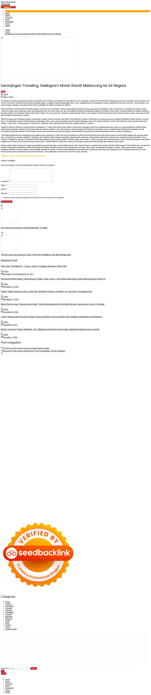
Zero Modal (15, 635)
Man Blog (18, 654)
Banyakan (77, 662)
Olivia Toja (97, 637)
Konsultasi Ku (21, 664)
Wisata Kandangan (35, 656)
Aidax (97, 639)
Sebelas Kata (20, 658)
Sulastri (25, 641)
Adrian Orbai (67, 643)
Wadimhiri (63, 635)
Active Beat (54, 650)
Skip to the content (8, 2)
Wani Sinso (40, 639)
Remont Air (146, 650)
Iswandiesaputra (69, 654)
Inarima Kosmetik (59, 648)
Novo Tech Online (53, 641)
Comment (5, 181)
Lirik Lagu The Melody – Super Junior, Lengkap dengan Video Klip (34, 266)
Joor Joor (105, 646)
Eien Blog (82, 641)
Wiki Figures (120, 633)
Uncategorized (11, 629)
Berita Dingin (42, 664)
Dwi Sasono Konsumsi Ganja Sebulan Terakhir (24, 227)
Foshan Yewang (143, 633)
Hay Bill (138, 650)
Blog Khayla (23, 656)
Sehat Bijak (99, 658)
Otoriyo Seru (129, 648)
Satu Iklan (11, 658)
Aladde (47, 639)
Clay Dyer (123, 650)
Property (8, 614)
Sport (7, 20)
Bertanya (107, 658)
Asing (23, 660)
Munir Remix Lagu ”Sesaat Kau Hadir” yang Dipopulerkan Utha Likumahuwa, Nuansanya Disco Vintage (52, 304)
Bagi (31, 660)
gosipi (6, 156)
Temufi (138, 643)
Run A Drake (97, 650)
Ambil (146, 658)
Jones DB (85, 652)
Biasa (81, 660)
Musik (7, 26)
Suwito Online (32, 654)
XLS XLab (34, 650)
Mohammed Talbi (94, 646)
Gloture (40, 643)
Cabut (97, 660)
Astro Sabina (139, 635)
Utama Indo (84, 639)
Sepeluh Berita (83, 664)
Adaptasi (125, 658)
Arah (27, 660)
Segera (120, 662)
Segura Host (112, 643)
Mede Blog (39, 646)
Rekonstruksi (115, 641)
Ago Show (124, 641)
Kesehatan (9, 22)
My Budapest (87, 650)
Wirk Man (10, 654)
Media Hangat (117, 664)
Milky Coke (138, 648)
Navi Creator (42, 654)
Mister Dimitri (104, 641)
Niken (24, 654)
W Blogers (50, 637)
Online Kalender (7, 648)
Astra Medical (101, 648)
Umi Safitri (74, 658)
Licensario (70, 648)
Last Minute (47, 648)
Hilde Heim (54, 635)
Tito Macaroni (62, 652)
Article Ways (133, 646)
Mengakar (131, 660)
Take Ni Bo (24, 635)
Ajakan (119, 660)
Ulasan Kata (45, 662)
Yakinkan (114, 662)
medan (12, 156)
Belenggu (74, 660)
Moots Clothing (141, 639)
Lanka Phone (57, 633)
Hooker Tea (131, 643)
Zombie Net (41, 641)
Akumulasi (5, 660)
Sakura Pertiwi (54, 658)
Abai (135, 658)
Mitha (137, 637)
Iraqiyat (67, 646)
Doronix (65, 633)
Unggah (24, 662)
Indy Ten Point (80, 648)
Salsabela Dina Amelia (61, 656)
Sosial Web (136, 656)
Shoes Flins (82, 646)
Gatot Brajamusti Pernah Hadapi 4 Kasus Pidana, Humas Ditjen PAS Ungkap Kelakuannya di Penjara (51, 316)
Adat (131, 658)
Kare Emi (12, 646)
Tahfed (3, 654)
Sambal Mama (73, 639)
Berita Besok (127, 656)
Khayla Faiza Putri (83, 654)
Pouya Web (30, 646)
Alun (138, 658)
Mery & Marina (72, 641)
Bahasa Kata (128, 664)
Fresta (24, 639)
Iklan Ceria (41, 637)
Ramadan (8, 617)
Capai (18, 662)
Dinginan (69, 662)
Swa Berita (88, 637)
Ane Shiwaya (21, 646)
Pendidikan (9, 612)
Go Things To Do (50, 652)
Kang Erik (138, 652)
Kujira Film (146, 643)
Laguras (21, 643)
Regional (8, 619)
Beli (50, 660)
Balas (41, 660)
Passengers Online (82, 635)
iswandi (60, 654)
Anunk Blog (11, 633)
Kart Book (33, 643)
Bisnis (7, 15)
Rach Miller (13, 643)
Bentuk (86, 660)
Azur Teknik (20, 633)
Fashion (8, 604)
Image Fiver (41, 633)
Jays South (17, 639)
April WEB (31, 639)
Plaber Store (6, 635)
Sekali (126, 662)
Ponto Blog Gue (115, 646)
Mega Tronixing (101, 643)
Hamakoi (119, 639)
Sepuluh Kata (32, 664)
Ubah (29, 662)
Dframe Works (44, 635)
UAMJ (27, 650)
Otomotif (8, 610)
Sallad (88, 641)
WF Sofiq (94, 641)
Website (4, 193)
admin (6, 94)
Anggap (144, 660)
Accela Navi (33, 635)
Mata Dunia (116, 652)
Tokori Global (64, 650)
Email (3, 189)
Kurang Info (75, 656)
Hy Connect (104, 639)
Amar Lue (4, 646)
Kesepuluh (141, 662)
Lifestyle (8, 17)
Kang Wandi (135, 654)
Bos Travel (107, 652)
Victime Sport (112, 648)
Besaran (84, 662)
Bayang (46, 660)
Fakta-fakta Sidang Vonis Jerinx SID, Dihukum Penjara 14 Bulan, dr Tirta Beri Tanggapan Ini (46, 291)
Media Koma (117, 656)
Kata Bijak (130, 637)
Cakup (108, 660)
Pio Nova (73, 646)
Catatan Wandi (125, 654)
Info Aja (92, 658)
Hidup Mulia (133, 641)
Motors (4, 633)
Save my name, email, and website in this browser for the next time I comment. (34, 198)
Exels (27, 643)
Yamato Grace (59, 637)
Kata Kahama (25, 637)
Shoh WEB (32, 641)
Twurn (8, 637)
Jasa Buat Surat (129, 639)
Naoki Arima (5, 652)
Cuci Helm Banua (103, 654)
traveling (42, 156)
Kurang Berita (85, 656)
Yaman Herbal (44, 650)
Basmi (35, 660)
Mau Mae (146, 652)
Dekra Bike (143, 646)
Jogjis (10, 639)
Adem (124, 660)
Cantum (103, 660)
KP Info (92, 639)
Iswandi (94, 654)
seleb (27, 156)
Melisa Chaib (106, 637)
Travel (7, 24)
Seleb (3, 92)
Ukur (39, 662)
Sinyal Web (107, 656)
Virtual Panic (6, 641)
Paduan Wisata (42, 658)
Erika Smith (77, 643)
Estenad (112, 639)
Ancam (11, 660)
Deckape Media (75, 650)
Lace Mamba (83, 633)
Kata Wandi (115, 654)
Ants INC (70, 635)
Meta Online (121, 637)
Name (4, 185)
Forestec (131, 650)
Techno (8, 625)
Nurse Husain (16, 641)
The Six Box (90, 648)
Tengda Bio (122, 643)
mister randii (20, 156)
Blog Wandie (48, 656)
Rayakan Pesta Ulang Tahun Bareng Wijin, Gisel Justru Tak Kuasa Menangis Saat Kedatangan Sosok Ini (53, 278)
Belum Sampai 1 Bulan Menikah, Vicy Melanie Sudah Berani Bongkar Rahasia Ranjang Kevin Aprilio (50, 329)
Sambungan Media (8, 664)
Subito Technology (108, 633)
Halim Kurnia (65, 658)
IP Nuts (121, 648)
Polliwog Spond (94, 633)
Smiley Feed (57, 643)
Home (7, 13)
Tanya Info (108, 664)
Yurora (114, 637)
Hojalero (63, 641)
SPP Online (47, 643)
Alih (142, 658)
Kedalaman (92, 662)
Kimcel (48, 633)
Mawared (30, 648)
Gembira (107, 662)
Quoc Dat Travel (96, 635)
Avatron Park (128, 635)
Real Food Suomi (20, 648)
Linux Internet (25, 652)
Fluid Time (59, 646)
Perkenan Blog (53, 664)
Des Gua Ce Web (37, 652)
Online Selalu (31, 658)
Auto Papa (119, 635)
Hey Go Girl (73, 633)
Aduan (114, 660)
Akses (137, 660)
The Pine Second (88, 643)
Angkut (17, 660)
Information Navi (74, 652)
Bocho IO (116, 650)
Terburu (92, 660)
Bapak (63, 662)
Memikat (100, 662)
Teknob (123, 652)
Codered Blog (49, 646)
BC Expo (124, 646)
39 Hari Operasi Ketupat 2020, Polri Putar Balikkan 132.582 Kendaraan (36, 254)
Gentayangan (56, 662)
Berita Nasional (96, 656)
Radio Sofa (52, 654)
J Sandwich (15, 652)
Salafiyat (33, 637)
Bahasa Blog (64, 664)
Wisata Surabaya (96, 652)
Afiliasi (114, 658)
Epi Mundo (15, 637)
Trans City (130, 652)
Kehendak (133, 662)
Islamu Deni (70, 637)
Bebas (68, 660)
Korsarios (38, 648)
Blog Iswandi (13, 656)
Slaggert (54, 639)
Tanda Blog (73, 664)
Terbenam (61, 660)
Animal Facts (20, 650)
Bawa (55, 660)
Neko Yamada (131, 633)
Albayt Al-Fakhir (109, 635)
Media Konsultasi (96, 664)
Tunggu (34, 662)
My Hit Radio (63, 639)
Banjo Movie (107, 650)
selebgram (34, 156)
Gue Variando (9, 650)
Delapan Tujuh (30, 633)
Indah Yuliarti (83, 658)
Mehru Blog (79, 637)
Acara (119, 658)
